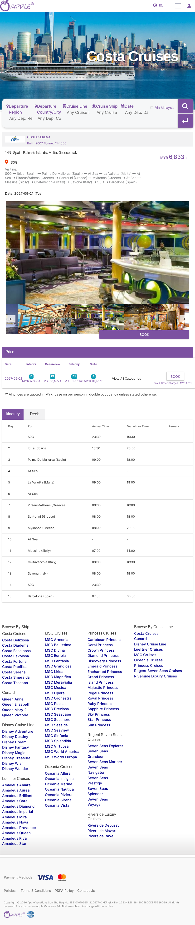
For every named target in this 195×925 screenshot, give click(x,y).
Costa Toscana (15, 683)
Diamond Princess (103, 655)
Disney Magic (13, 752)
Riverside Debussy (104, 825)
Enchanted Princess (105, 671)
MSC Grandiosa (58, 666)
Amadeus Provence (19, 827)
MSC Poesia (55, 703)
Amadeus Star (14, 843)
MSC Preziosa (57, 709)
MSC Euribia (55, 655)
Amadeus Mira (14, 817)
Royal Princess (100, 698)
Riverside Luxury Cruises (155, 676)
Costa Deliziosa (15, 640)
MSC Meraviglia (58, 682)
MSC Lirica (54, 671)
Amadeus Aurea (16, 790)
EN (160, 5)
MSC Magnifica (58, 677)
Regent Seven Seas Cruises (158, 670)
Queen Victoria (15, 715)
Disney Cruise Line (150, 644)
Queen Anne (13, 699)
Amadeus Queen (16, 833)
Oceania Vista (57, 805)
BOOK (144, 334)
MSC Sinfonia (56, 735)
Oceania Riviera (59, 794)
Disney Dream (14, 742)
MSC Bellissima (58, 645)
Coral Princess (100, 645)
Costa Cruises (146, 633)
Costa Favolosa (15, 656)
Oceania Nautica (59, 789)
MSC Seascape (58, 714)
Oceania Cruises (148, 660)
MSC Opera (55, 693)
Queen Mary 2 (14, 710)
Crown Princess (101, 650)
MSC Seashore (57, 719)
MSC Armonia (56, 639)
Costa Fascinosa (16, 651)
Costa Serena (14, 672)
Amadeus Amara (16, 785)
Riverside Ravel (101, 836)
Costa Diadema (15, 645)
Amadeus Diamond (18, 806)
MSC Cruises (145, 655)
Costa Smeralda (16, 677)
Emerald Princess (102, 666)
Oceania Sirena (58, 800)
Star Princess (99, 719)
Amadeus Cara (15, 801)
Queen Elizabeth (16, 704)
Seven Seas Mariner (105, 761)
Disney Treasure (16, 758)
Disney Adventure (17, 731)
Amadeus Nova (15, 822)
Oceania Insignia (59, 778)
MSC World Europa (61, 757)
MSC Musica (55, 687)
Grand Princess (101, 677)
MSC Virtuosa (57, 746)
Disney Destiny (15, 736)
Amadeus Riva (14, 838)
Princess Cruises (148, 665)
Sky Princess (99, 714)
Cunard (140, 638)
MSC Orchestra (58, 698)
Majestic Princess (103, 687)
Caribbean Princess (104, 639)
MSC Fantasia (57, 661)
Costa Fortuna (14, 661)
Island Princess (101, 682)
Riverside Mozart (102, 830)
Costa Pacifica (15, 666)
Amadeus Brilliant (17, 795)
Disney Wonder (15, 768)
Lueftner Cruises (148, 649)
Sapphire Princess (103, 709)
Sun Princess (99, 725)
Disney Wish (13, 763)
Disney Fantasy (15, 747)
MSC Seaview (57, 730)
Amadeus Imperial (17, 811)
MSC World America (62, 751)
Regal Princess (100, 693)
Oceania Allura (58, 773)
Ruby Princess (100, 703)
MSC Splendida (58, 741)
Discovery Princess (104, 661)
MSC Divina (55, 650)
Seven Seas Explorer (105, 746)
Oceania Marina (58, 784)
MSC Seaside (56, 725)
